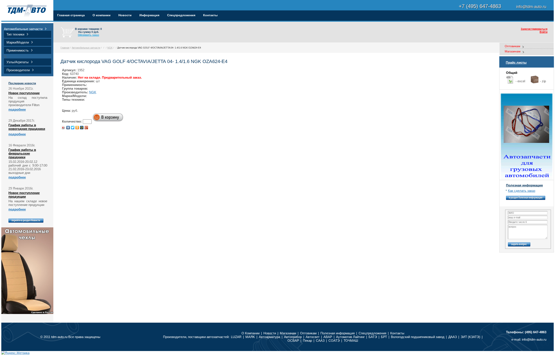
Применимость (18, 50)
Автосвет (313, 337)
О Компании (251, 333)
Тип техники (15, 34)
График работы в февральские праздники (22, 153)
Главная (64, 47)
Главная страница (71, 15)
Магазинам (513, 51)
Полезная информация (524, 185)
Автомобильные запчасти (23, 29)
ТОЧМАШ (351, 340)
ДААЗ (452, 337)
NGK (110, 47)
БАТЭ (373, 337)
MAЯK (250, 337)
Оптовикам (512, 46)
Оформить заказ (88, 35)
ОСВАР (293, 340)
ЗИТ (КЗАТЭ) (470, 337)
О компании (102, 15)
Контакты (210, 15)
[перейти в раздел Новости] (25, 221)
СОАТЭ (334, 340)
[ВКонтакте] (68, 127)
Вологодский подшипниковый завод (418, 337)
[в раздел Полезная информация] (525, 199)
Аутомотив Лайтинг (350, 337)
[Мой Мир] (82, 127)
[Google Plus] (86, 127)
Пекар (307, 340)
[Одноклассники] (77, 127)
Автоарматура (269, 337)
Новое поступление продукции (24, 194)
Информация (149, 15)
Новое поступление (24, 93)
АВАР (327, 337)
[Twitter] (72, 127)
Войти (543, 32)
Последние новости (22, 83)
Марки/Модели (18, 42)
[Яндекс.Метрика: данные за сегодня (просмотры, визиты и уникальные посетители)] (15, 353)
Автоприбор (293, 337)
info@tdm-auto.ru (534, 339)
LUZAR (236, 337)
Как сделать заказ (521, 191)
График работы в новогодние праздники (26, 127)
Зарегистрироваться (534, 29)
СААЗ (320, 340)
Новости (125, 15)
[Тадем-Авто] (27, 11)
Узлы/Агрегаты (18, 62)
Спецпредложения (181, 15)
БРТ (384, 337)
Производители (18, 70)
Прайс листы (516, 62)
